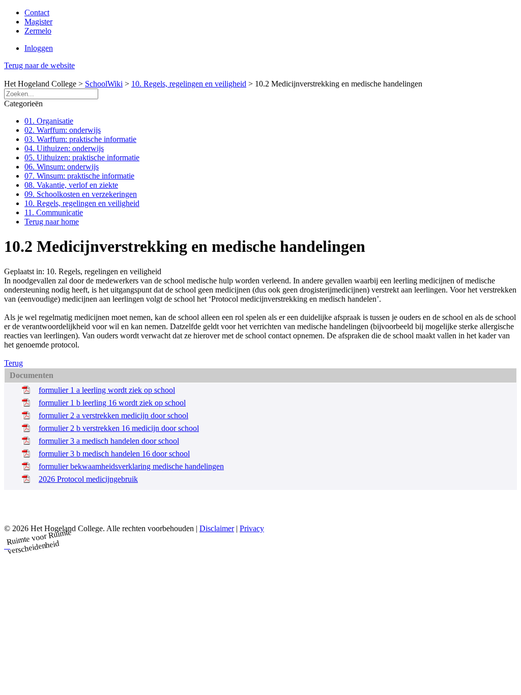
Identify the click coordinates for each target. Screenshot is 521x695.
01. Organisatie (48, 121)
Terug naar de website (39, 65)
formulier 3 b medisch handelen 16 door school (114, 453)
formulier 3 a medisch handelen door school (109, 441)
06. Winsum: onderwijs (61, 166)
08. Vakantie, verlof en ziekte (71, 185)
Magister (38, 21)
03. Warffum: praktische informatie (80, 139)
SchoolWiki (104, 83)
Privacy (252, 528)
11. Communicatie (53, 212)
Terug (13, 363)
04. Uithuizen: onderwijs (64, 148)
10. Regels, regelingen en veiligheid (188, 83)
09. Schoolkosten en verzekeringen (80, 194)
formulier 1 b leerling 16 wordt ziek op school (112, 402)
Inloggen (38, 48)
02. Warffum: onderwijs (62, 130)
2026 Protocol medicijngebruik (88, 479)
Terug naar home (51, 221)
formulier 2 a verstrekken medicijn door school (113, 415)
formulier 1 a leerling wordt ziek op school (107, 390)
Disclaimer (216, 528)
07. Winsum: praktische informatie (79, 175)
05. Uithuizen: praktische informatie (81, 157)
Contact (36, 12)
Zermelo (37, 30)
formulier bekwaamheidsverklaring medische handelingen (131, 466)
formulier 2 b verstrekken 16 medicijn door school (119, 428)
